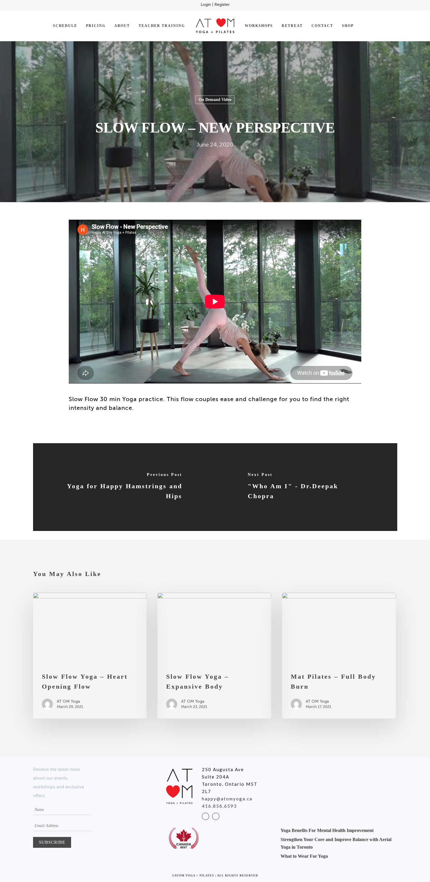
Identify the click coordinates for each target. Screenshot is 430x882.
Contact (322, 26)
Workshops (259, 26)
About (122, 26)
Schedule (65, 26)
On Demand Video (215, 99)
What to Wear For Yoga (304, 856)
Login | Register (215, 5)
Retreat (292, 26)
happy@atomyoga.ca (227, 798)
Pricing (96, 26)
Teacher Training (162, 26)
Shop (348, 26)
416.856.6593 (219, 806)
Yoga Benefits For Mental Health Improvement (327, 830)
